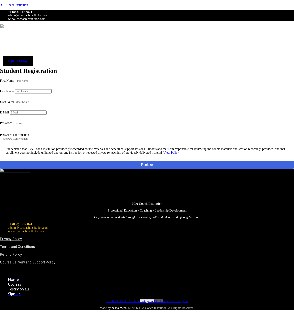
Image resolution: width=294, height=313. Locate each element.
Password (6, 123)
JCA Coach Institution (14, 5)
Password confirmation (14, 134)
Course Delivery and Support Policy (27, 262)
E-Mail (5, 112)
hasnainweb (119, 308)
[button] (147, 57)
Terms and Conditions (17, 246)
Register (147, 164)
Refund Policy (11, 254)
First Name (7, 80)
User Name (7, 101)
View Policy (171, 152)
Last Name (7, 91)
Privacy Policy (11, 239)
